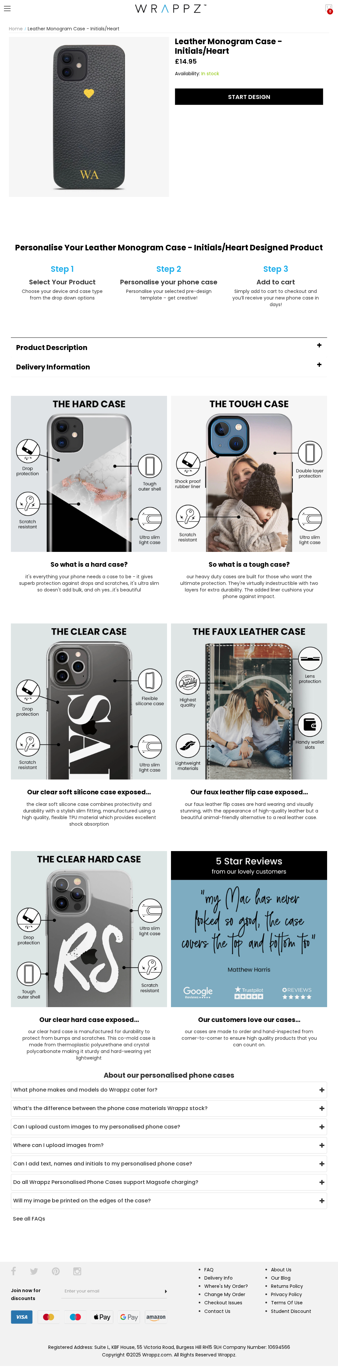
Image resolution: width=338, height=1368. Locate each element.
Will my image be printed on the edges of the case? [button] (82, 1200)
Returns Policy (287, 1286)
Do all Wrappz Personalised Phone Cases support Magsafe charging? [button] (105, 1182)
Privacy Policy (286, 1294)
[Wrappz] (169, 8)
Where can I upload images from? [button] (58, 1145)
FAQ (209, 1269)
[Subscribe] (166, 1291)
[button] (169, 347)
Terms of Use (287, 1302)
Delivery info (218, 1278)
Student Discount (291, 1311)
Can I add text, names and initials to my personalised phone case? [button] (102, 1163)
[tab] (169, 347)
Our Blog (280, 1278)
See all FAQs (29, 1219)
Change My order (224, 1294)
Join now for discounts (26, 1294)
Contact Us (217, 1311)
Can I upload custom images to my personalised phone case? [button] (96, 1126)
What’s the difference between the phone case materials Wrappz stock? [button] (110, 1108)
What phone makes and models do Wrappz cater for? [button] (85, 1090)
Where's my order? (226, 1286)
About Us (281, 1269)
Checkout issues (223, 1302)
